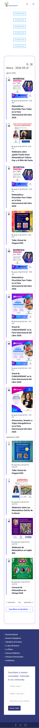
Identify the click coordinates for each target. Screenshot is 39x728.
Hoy (19, 602)
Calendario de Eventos (13, 642)
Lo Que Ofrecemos (12, 646)
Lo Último (9, 649)
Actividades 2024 (19, 39)
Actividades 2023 (19, 33)
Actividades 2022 (19, 26)
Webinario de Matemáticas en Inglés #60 (22, 550)
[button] (34, 723)
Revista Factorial (11, 634)
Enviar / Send (14, 708)
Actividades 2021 (19, 20)
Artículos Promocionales (14, 657)
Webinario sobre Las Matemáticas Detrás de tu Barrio (22, 510)
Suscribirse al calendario (18, 609)
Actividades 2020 (19, 13)
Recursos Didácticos (12, 653)
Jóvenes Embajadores (13, 638)
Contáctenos (9, 660)
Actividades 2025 (19, 46)
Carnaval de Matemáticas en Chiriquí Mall (19, 590)
